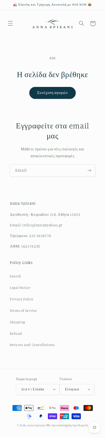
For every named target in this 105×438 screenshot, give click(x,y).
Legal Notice (20, 287)
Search (15, 276)
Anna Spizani (36, 425)
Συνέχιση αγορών (52, 92)
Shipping (17, 322)
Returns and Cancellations (32, 345)
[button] (10, 23)
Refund (16, 333)
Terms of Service (23, 310)
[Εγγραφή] (89, 170)
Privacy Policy (21, 299)
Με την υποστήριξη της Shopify (67, 425)
